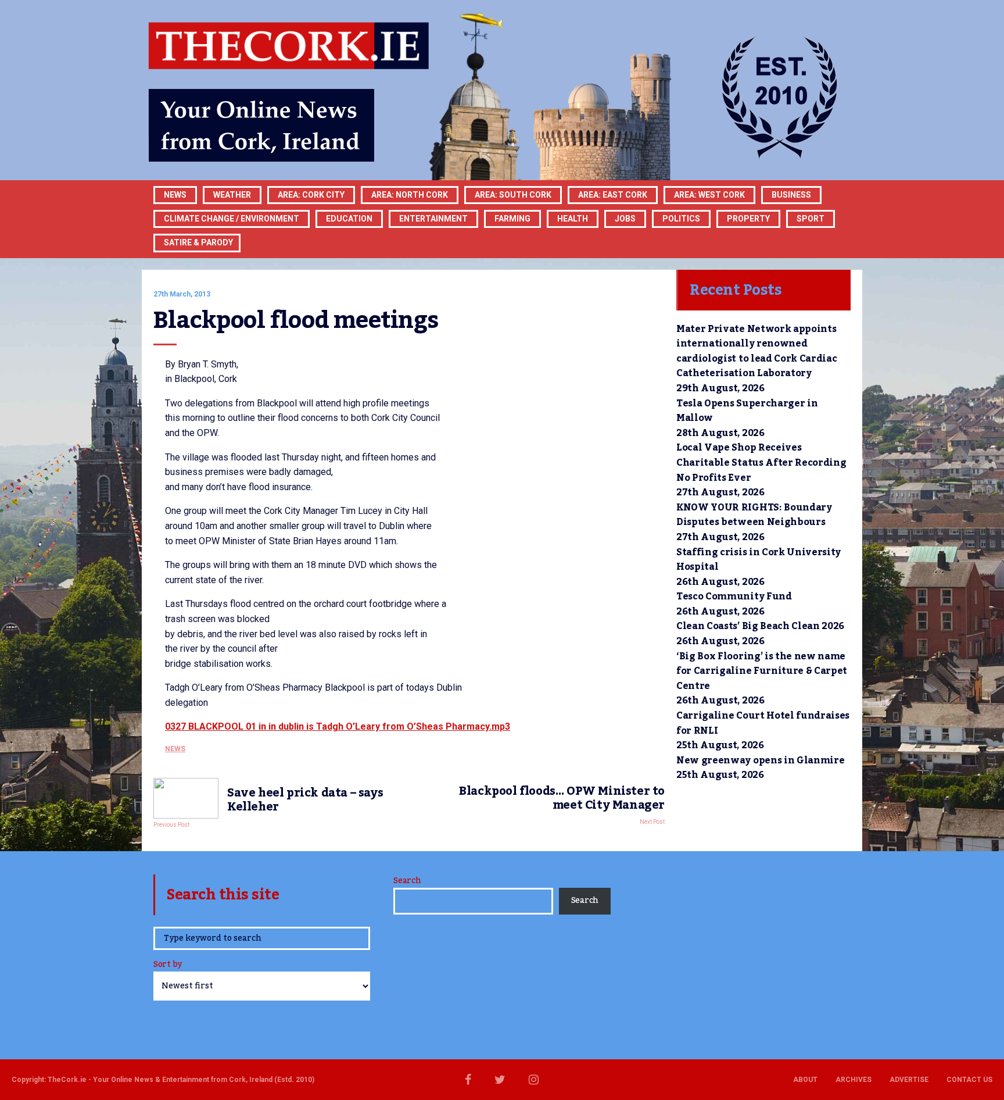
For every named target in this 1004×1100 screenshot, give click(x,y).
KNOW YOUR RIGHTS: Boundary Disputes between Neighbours (754, 515)
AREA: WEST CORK (709, 194)
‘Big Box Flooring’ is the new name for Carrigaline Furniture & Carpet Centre (761, 671)
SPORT (810, 218)
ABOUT (805, 1080)
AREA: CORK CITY (311, 194)
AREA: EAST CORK (612, 194)
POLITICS (681, 218)
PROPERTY (748, 218)
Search (407, 881)
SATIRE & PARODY (198, 242)
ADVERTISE (909, 1080)
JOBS (625, 218)
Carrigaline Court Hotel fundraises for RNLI (762, 723)
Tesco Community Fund (734, 596)
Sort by (167, 965)
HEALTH (572, 218)
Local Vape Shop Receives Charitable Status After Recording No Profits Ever (761, 462)
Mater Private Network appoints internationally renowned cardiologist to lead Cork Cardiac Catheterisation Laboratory (756, 351)
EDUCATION (349, 218)
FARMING (512, 218)
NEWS (175, 749)
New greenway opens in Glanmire (760, 760)
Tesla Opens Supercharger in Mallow (746, 411)
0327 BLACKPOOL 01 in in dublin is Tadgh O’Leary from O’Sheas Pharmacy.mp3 (337, 726)
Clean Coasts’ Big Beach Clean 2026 (760, 626)
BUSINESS (791, 194)
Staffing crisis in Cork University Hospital (758, 560)
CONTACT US (969, 1080)
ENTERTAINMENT (433, 218)
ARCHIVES (854, 1080)
